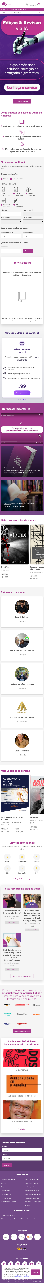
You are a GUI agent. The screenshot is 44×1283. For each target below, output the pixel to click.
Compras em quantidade (33, 1194)
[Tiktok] (24, 1263)
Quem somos (5, 1191)
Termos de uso (6, 1198)
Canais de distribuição (32, 1198)
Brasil (3, 9)
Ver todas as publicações (22, 976)
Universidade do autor (32, 1191)
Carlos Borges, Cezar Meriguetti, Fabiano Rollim (11, 823)
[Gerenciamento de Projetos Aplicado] (15, 795)
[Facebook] (10, 1263)
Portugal (9, 9)
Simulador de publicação (33, 1203)
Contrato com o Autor (8, 1202)
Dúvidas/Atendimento (8, 1179)
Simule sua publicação (22, 1031)
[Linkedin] (31, 1263)
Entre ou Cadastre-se (32, 4)
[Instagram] (17, 1263)
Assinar (7, 1165)
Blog (2, 1187)
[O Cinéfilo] (15, 544)
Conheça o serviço (22, 393)
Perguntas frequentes (8, 1215)
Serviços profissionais (32, 1187)
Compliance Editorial (31, 1183)
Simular (28, 251)
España (14, 9)
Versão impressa (7, 232)
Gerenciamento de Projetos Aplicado (12, 818)
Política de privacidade (32, 1179)
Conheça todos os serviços (22, 879)
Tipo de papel (28, 210)
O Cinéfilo (5, 567)
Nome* (4, 1146)
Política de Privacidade (22, 1276)
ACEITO (35, 1272)
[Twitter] (3, 1263)
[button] (18, 399)
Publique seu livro (22, 101)
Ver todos (22, 1129)
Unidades (4, 247)
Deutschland (22, 9)
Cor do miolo (27, 217)
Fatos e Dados (6, 1194)
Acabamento (5, 217)
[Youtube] (38, 1263)
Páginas (4, 210)
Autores (3, 1183)
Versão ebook (28, 232)
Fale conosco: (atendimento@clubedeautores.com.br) (18, 1219)
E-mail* (4, 1155)
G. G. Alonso (5, 570)
